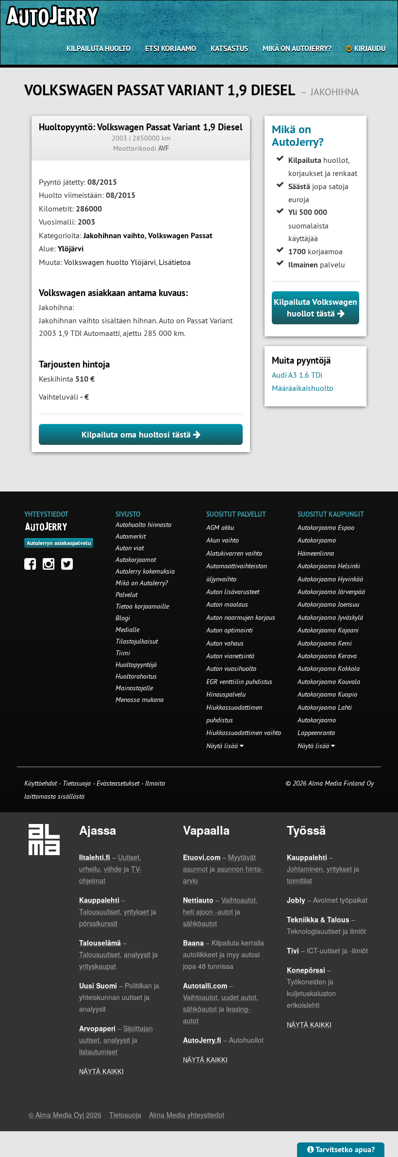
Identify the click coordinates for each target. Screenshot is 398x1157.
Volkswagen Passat (180, 235)
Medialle (127, 629)
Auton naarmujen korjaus (240, 617)
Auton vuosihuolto (231, 668)
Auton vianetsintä (230, 655)
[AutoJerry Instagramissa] (51, 566)
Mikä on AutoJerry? (297, 48)
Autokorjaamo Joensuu (328, 604)
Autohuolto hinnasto (143, 524)
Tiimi (123, 653)
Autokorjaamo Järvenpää (331, 591)
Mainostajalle (134, 688)
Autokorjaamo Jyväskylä (330, 617)
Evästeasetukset (118, 783)
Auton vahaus (225, 643)
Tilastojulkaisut (137, 641)
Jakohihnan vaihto (114, 235)
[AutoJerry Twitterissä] (69, 566)
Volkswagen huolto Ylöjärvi (110, 262)
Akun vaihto (222, 540)
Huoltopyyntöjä (136, 664)
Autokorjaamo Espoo (326, 527)
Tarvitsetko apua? (344, 1149)
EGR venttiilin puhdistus (239, 681)
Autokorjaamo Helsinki (329, 565)
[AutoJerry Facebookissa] (32, 566)
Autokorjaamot (136, 559)
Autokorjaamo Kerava (327, 655)
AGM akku (220, 527)
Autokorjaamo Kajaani (328, 630)
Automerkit (131, 536)
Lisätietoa (175, 262)
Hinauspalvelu (226, 694)
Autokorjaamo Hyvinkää (330, 579)
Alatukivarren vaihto (234, 553)
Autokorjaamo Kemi (325, 643)
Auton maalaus (227, 604)
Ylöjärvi (70, 249)
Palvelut (126, 594)
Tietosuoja (77, 783)
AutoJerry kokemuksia (145, 571)
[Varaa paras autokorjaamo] (46, 526)
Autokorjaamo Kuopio (327, 694)
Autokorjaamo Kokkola (329, 668)
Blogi (123, 618)
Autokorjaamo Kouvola (329, 681)
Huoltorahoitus (136, 676)
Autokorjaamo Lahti (325, 707)
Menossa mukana (140, 699)
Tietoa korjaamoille (142, 606)
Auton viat (130, 547)
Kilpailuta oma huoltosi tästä (137, 434)
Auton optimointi (229, 630)
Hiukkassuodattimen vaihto (243, 732)
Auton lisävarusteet (232, 591)
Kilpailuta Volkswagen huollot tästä (315, 307)
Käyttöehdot (41, 783)
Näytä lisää (223, 745)
